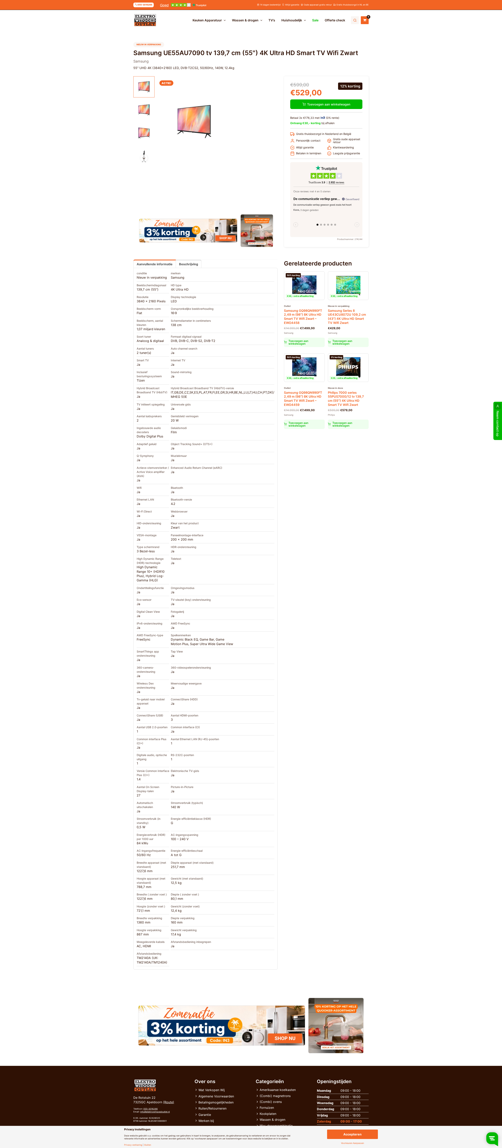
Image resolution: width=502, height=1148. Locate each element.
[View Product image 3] (144, 133)
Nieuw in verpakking (152, 277)
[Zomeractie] (188, 231)
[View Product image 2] (144, 110)
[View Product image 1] (144, 86)
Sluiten (147, 1145)
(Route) (168, 1102)
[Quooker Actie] (257, 230)
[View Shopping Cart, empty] (365, 20)
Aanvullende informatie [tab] (155, 264)
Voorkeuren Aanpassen (352, 1143)
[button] (224, 20)
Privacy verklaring (133, 1145)
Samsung (177, 277)
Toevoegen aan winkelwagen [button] (298, 342)
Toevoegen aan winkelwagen (328, 104)
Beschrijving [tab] (188, 264)
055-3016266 (150, 1108)
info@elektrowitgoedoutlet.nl (155, 1111)
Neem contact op (498, 423)
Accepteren (352, 1134)
